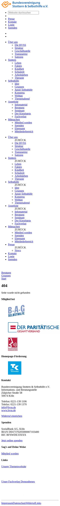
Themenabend (22, 98)
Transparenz (21, 54)
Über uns (13, 42)
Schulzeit (19, 71)
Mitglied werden (23, 122)
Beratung (19, 107)
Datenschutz (19, 503)
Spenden (12, 27)
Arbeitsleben (21, 74)
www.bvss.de (8, 410)
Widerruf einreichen (11, 416)
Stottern (12, 59)
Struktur (19, 48)
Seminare (19, 110)
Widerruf (30, 503)
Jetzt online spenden (11, 440)
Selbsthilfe (13, 80)
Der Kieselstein (23, 113)
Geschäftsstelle (22, 51)
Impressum (7, 503)
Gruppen (19, 86)
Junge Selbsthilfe (23, 89)
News (18, 250)
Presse (11, 18)
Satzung (19, 57)
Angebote (13, 101)
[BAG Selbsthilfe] (16, 316)
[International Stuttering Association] (13, 349)
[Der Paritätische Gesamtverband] (34, 333)
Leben (18, 62)
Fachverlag (20, 116)
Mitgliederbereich (24, 131)
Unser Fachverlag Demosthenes (18, 481)
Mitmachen (14, 119)
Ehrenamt (20, 128)
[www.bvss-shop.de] (26, 495)
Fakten (18, 65)
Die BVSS (20, 45)
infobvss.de (8, 407)
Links (38, 503)
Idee (17, 83)
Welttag (19, 95)
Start (3, 278)
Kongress (20, 92)
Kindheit (19, 68)
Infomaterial (21, 104)
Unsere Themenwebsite (13, 466)
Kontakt (12, 21)
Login (11, 24)
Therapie (19, 77)
